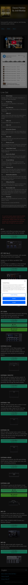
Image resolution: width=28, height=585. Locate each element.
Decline (14, 298)
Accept (14, 302)
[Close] (25, 281)
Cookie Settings (14, 294)
